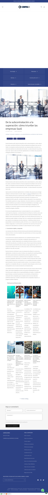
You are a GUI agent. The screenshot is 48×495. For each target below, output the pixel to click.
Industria (13, 84)
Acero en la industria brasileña (30, 461)
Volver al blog (24, 398)
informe (29, 193)
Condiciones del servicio (32, 489)
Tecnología (12, 71)
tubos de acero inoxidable (34, 84)
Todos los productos (28, 438)
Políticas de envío (27, 449)
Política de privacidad (28, 446)
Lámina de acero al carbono (30, 469)
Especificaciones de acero (29, 458)
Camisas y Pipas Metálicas (29, 464)
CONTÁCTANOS (6, 432)
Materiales (33, 71)
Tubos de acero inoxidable (29, 466)
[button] (2, 7)
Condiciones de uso (28, 452)
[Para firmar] (24, 479)
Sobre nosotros (27, 435)
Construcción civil (34, 77)
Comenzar (8, 134)
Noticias (12, 77)
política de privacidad (23, 489)
